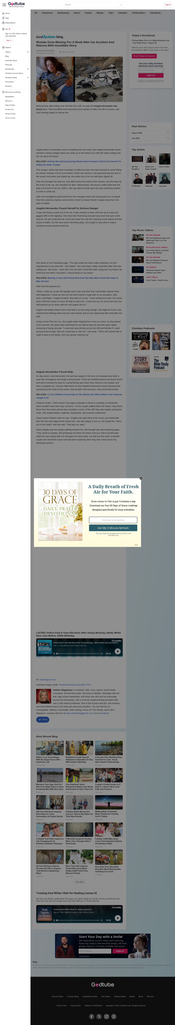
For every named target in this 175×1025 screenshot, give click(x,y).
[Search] (121, 4)
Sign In (9, 40)
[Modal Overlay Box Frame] (87, 512)
